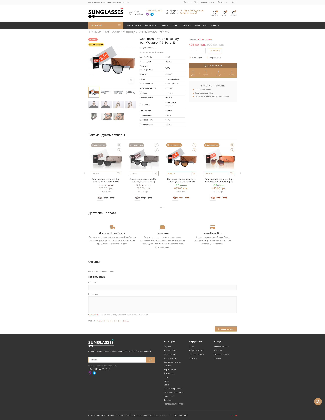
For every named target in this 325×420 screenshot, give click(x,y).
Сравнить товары (221, 354)
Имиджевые (169, 396)
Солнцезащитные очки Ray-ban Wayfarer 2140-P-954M (181, 180)
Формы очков (133, 25)
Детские (167, 366)
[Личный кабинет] (234, 2)
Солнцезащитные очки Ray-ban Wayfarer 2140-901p (144, 180)
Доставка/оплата (196, 354)
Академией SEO (181, 415)
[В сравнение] (119, 150)
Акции (197, 25)
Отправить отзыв (225, 329)
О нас (189, 2)
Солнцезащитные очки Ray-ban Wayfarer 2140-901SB (106, 180)
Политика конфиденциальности (145, 415)
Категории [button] (96, 25)
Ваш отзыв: (93, 294)
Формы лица (150, 25)
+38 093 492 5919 (154, 11)
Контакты (215, 25)
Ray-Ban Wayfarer (112, 32)
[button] (233, 13)
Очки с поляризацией (173, 388)
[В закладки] (119, 145)
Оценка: (91, 321)
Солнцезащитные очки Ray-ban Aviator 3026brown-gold (219, 180)
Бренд (186, 25)
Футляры (168, 400)
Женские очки (170, 354)
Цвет (164, 25)
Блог (205, 25)
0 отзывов (159, 52)
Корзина (217, 358)
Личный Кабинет (221, 347)
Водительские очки (172, 362)
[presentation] (84, 172)
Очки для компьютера (173, 392)
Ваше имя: (92, 282)
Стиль (174, 25)
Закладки (218, 350)
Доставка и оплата (206, 2)
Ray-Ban (97, 32)
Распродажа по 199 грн (174, 404)
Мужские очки (170, 358)
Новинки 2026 (170, 350)
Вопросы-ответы (196, 350)
